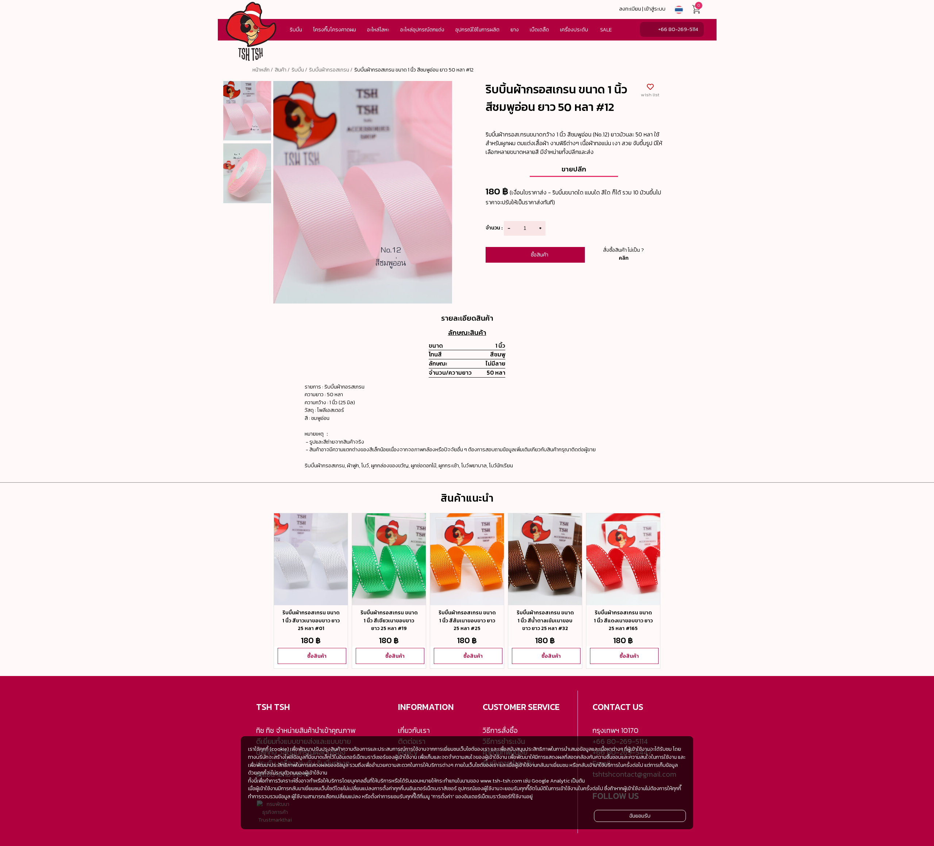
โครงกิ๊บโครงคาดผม (334, 30)
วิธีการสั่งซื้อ (500, 730)
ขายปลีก (573, 169)
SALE (606, 30)
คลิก (624, 258)
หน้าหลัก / (262, 70)
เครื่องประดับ (574, 30)
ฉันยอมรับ (640, 815)
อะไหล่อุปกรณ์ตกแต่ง (422, 30)
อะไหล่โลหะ (378, 30)
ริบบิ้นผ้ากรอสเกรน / (330, 70)
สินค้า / (282, 70)
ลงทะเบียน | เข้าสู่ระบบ (642, 9)
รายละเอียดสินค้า (467, 318)
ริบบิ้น (296, 30)
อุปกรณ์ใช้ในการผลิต (477, 30)
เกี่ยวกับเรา (414, 730)
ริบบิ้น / (299, 70)
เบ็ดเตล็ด (539, 30)
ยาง (514, 30)
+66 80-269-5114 (678, 29)
